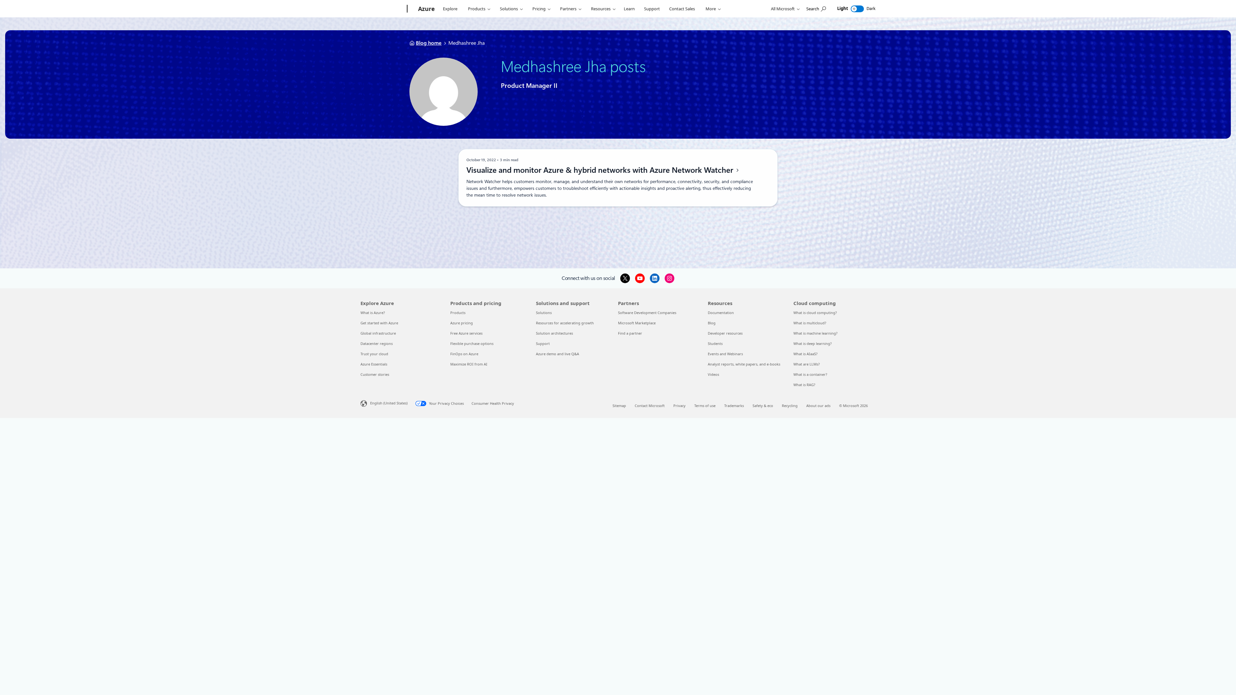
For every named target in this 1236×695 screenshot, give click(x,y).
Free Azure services (466, 333)
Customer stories (374, 374)
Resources (601, 9)
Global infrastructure (378, 333)
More (711, 9)
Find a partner (630, 333)
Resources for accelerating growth (565, 322)
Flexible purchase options (471, 343)
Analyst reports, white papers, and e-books (744, 364)
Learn (629, 9)
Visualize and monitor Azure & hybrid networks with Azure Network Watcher (600, 170)
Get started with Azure (379, 322)
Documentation (721, 312)
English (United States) (388, 403)
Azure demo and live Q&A (557, 353)
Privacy (679, 405)
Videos (713, 374)
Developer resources (725, 333)
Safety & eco (763, 405)
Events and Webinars (725, 353)
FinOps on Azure (464, 353)
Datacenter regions (376, 343)
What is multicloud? (809, 322)
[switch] (857, 8)
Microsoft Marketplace (637, 322)
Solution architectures (554, 333)
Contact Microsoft (650, 405)
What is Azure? (372, 312)
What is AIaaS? (805, 353)
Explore (450, 9)
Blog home (429, 43)
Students (715, 343)
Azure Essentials (373, 364)
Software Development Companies (647, 312)
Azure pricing (461, 322)
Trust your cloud (374, 353)
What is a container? (810, 374)
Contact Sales (682, 9)
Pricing (539, 9)
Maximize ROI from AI (468, 364)
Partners (568, 9)
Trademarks (734, 405)
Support (652, 9)
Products (476, 9)
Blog (712, 322)
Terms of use (705, 405)
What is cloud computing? (815, 312)
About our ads (818, 405)
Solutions (509, 9)
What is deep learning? (812, 343)
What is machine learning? (815, 333)
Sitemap (619, 405)
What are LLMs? (806, 364)
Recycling (790, 405)
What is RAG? (804, 384)
